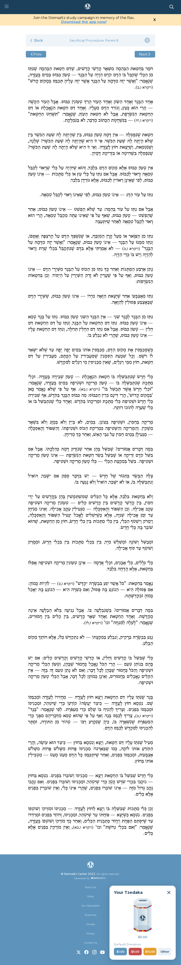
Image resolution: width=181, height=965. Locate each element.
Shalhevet (90, 915)
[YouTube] (102, 952)
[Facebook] (86, 952)
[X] (78, 952)
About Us (90, 887)
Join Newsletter (90, 905)
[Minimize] (168, 892)
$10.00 (150, 951)
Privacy (90, 933)
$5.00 (135, 951)
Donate (90, 924)
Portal (90, 896)
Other (164, 951)
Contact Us (90, 942)
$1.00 (120, 951)
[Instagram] (94, 952)
